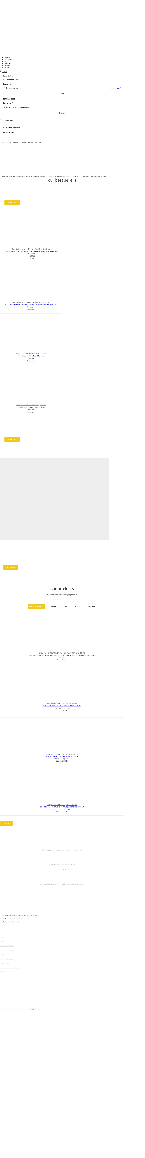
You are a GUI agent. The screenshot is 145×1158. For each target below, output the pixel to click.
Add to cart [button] (31, 258)
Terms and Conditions (7, 950)
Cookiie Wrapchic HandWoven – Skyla (62, 756)
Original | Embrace (77, 653)
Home (2, 937)
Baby (13, 249)
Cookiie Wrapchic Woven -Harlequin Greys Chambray (62, 807)
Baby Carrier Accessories (29, 353)
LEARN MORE (76, 176)
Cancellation (4, 963)
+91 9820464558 (13, 922)
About (2, 941)
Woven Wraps (71, 703)
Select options (62, 710)
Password (8, 84)
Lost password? (114, 88)
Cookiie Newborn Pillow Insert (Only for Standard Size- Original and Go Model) (62, 655)
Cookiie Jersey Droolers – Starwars (31, 356)
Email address (9, 99)
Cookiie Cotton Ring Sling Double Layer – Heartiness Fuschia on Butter (31, 304)
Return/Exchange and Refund (10, 968)
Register (62, 113)
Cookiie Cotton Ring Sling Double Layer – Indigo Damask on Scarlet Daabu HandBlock (31, 252)
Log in (62, 93)
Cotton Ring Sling (35, 249)
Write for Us (4, 971)
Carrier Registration (7, 946)
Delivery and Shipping (7, 959)
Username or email (12, 80)
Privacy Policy (5, 954)
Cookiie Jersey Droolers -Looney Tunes (31, 407)
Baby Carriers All (22, 249)
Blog (7, 67)
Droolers (43, 353)
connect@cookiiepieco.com (15, 918)
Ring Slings (46, 249)
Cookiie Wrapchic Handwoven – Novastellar (62, 706)
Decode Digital (34, 1009)
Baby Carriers (49, 653)
